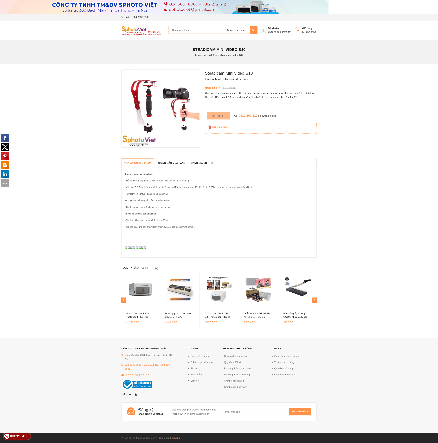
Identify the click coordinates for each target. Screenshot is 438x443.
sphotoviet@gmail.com (137, 374)
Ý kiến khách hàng (284, 362)
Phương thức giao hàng (237, 374)
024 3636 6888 (141, 17)
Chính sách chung (234, 380)
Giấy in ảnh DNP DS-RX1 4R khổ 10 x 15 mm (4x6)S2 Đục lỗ (258, 317)
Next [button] (314, 300)
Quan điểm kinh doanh (286, 356)
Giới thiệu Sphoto (200, 356)
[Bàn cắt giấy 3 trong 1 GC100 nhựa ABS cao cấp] (297, 289)
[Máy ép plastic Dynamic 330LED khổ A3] (179, 289)
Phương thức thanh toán (237, 368)
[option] (140, 300)
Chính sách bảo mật (285, 374)
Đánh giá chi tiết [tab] (202, 163)
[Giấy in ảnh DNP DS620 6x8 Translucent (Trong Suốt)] (219, 289)
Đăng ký (286, 31)
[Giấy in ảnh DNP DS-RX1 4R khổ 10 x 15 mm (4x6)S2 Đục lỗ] (258, 289)
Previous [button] (123, 300)
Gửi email (302, 411)
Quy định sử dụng (284, 368)
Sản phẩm (196, 374)
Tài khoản (273, 28)
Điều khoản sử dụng (202, 362)
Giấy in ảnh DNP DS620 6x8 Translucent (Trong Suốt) (218, 317)
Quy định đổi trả (232, 362)
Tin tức (194, 368)
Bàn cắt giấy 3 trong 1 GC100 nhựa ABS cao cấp (295, 317)
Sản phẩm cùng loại (140, 268)
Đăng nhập (273, 31)
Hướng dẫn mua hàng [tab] (171, 163)
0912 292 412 (248, 115)
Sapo (177, 437)
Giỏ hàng (307, 28)
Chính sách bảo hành (235, 386)
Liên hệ (195, 380)
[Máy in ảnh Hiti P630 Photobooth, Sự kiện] (140, 289)
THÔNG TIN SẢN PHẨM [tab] (137, 163)
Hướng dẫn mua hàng (236, 356)
